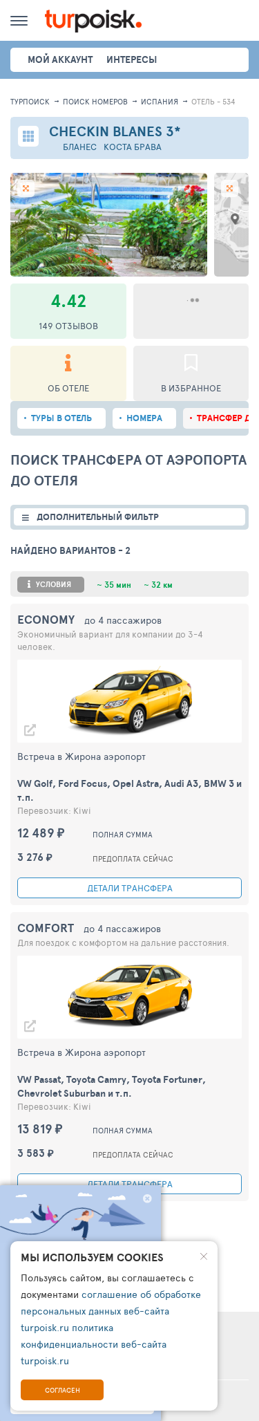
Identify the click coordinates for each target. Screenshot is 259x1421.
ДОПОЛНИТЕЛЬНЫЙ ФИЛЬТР (98, 516)
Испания (159, 101)
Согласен (62, 1390)
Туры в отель (61, 418)
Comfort (45, 927)
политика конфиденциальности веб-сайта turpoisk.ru (93, 1344)
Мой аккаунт (60, 59)
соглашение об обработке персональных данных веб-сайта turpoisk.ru (111, 1311)
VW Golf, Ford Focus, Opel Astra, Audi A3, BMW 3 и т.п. (129, 790)
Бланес (80, 146)
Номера (144, 418)
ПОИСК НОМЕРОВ (95, 101)
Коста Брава (133, 146)
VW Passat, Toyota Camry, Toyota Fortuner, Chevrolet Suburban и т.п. (111, 1086)
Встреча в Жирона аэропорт (81, 756)
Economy (46, 619)
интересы (131, 59)
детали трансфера (130, 888)
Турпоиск (30, 101)
